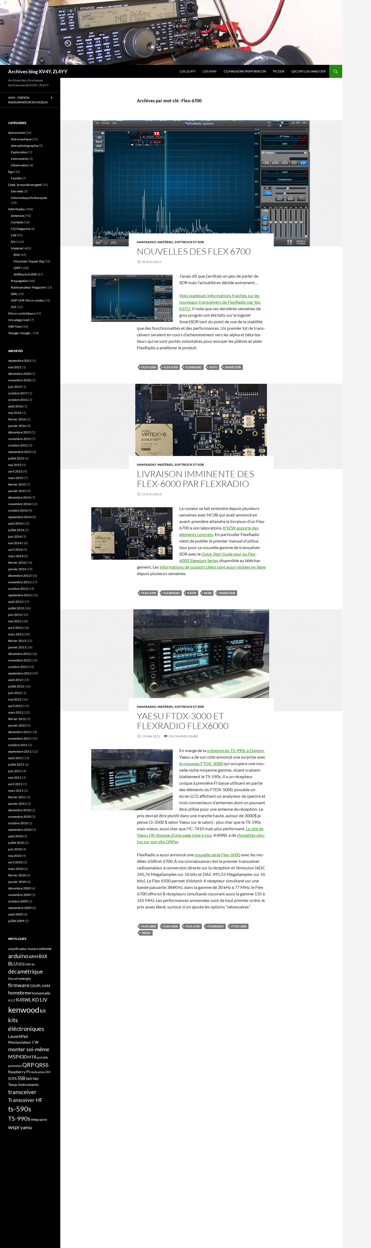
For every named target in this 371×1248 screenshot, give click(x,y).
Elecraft (13, 978)
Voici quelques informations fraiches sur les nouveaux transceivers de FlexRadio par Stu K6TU (219, 302)
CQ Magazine (20, 229)
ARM (33, 956)
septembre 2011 (20, 751)
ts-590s (19, 1109)
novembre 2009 (19, 895)
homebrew (19, 993)
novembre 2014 (19, 504)
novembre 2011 (19, 738)
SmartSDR (233, 367)
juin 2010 (15, 849)
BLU (12, 964)
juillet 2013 (16, 608)
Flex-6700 (171, 367)
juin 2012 (15, 693)
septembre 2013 (20, 595)
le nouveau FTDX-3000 (201, 763)
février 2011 (17, 797)
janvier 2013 (17, 647)
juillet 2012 (16, 686)
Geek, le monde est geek (25, 185)
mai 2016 (14, 413)
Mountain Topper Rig (29, 261)
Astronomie (16, 133)
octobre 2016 (18, 400)
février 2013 (17, 641)
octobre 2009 (18, 901)
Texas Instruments (23, 1084)
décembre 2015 (19, 432)
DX (13, 242)
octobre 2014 (18, 510)
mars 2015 (15, 478)
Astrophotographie (24, 146)
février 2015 (17, 484)
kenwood (23, 1009)
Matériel (165, 242)
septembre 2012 (20, 673)
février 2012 (17, 719)
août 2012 (15, 680)
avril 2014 (15, 549)
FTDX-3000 (239, 926)
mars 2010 (15, 869)
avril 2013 (15, 628)
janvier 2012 (17, 725)
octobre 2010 (18, 823)
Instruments (19, 159)
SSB (21, 1078)
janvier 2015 (17, 491)
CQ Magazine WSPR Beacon (245, 71)
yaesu (146, 933)
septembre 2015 (20, 452)
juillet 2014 (16, 530)
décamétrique (25, 971)
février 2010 (17, 875)
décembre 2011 (19, 732)
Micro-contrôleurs (21, 313)
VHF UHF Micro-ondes (27, 300)
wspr (14, 1127)
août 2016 (15, 406)
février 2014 (17, 562)
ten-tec (32, 1078)
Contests (17, 222)
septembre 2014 (20, 517)
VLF (14, 307)
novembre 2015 (19, 439)
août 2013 (15, 602)
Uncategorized (18, 320)
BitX (17, 255)
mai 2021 (14, 367)
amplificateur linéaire (23, 949)
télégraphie (39, 1119)
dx (33, 964)
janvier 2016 (17, 426)
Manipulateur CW (23, 1042)
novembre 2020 (19, 380)
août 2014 (15, 523)
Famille (16, 178)
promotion (15, 1066)
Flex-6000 (149, 926)
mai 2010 (14, 856)
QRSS (42, 1065)
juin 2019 (15, 387)
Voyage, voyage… (20, 333)
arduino (18, 955)
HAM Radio (146, 242)
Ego (11, 172)
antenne (45, 948)
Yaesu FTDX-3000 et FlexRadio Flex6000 (182, 720)
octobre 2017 (18, 393)
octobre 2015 (18, 445)
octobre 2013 (18, 589)
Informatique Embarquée (29, 198)
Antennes (17, 216)
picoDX (278, 71)
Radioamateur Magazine (28, 287)
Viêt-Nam (15, 326)
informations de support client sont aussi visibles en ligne (213, 566)
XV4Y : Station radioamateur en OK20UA (28, 100)
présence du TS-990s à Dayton (235, 750)
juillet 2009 (16, 921)
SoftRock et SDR (189, 242)
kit (43, 1010)
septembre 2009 (20, 908)
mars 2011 (15, 790)
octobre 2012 (18, 667)
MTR (31, 1056)
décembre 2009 (19, 888)
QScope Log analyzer (308, 71)
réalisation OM (40, 1072)
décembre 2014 (19, 497)
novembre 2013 (19, 582)
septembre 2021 (20, 361)
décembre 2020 (19, 374)
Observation (20, 165)
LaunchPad (18, 1036)
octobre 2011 (18, 745)
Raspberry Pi (19, 1071)
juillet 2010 (16, 843)
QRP (17, 268)
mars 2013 (15, 634)
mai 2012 (14, 699)
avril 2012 (15, 706)
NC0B (208, 593)
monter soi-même (28, 1049)
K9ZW (191, 593)
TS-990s (19, 1118)
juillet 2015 (16, 458)
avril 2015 (15, 471)
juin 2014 (15, 536)
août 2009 (15, 914)
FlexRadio (194, 367)
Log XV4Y (210, 71)
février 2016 (17, 419)
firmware (18, 985)
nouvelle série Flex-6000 (217, 854)
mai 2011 (14, 777)
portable (42, 1057)
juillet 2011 (16, 764)
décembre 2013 (19, 576)
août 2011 (15, 758)
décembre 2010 (19, 810)
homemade (41, 993)
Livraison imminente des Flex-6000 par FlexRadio (195, 478)
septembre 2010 (20, 830)
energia (25, 978)
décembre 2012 (19, 654)
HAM (46, 986)
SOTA (12, 1078)
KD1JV (39, 1000)
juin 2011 (15, 771)
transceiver (22, 1091)
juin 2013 (15, 615)
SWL (14, 294)
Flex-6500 (149, 367)
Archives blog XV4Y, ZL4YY (37, 71)
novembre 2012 (19, 660)
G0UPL (35, 986)
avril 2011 (15, 784)
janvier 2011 (17, 804)
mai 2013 (14, 621)
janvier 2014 (17, 569)
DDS (21, 964)
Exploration (19, 152)
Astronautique (21, 139)
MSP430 (17, 1057)
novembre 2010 (19, 817)
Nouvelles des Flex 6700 (194, 251)
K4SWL (24, 1000)
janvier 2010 (17, 882)
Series (212, 560)
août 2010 (15, 836)
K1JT (11, 1000)
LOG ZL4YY (188, 71)
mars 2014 (15, 556)
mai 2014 (14, 543)
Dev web (17, 191)
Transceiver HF (25, 1100)
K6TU (213, 367)
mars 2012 (15, 712)
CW (13, 235)
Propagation (20, 281)
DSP (28, 964)
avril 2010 (15, 862)
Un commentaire (183, 736)
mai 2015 (14, 465)
